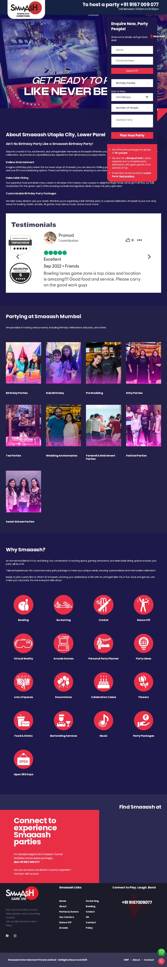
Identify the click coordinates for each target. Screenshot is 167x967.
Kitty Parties (134, 393)
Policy (89, 927)
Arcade (63, 927)
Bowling (90, 906)
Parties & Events (69, 911)
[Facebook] (7, 935)
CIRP (126, 959)
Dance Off (65, 922)
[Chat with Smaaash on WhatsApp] (161, 953)
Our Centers (66, 917)
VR (87, 917)
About (63, 906)
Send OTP (132, 71)
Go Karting (92, 901)
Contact (91, 922)
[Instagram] (15, 935)
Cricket (90, 911)
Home (62, 901)
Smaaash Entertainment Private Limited (32, 959)
